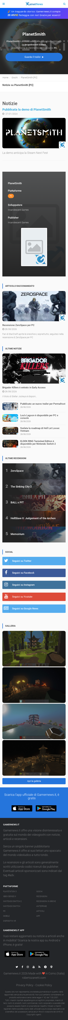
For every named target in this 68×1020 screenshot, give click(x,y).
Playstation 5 (10, 891)
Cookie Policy (43, 985)
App (38, 916)
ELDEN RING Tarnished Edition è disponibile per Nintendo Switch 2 (38, 442)
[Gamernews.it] (34, 4)
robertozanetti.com (34, 977)
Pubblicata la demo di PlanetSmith (26, 109)
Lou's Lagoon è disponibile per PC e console (39, 416)
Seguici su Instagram (23, 584)
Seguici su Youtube (22, 596)
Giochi (39, 891)
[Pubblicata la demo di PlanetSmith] (34, 133)
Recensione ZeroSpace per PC (18, 325)
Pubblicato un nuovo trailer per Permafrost (42, 403)
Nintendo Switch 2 (12, 901)
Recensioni (41, 896)
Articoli (40, 911)
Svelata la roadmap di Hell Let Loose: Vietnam (40, 429)
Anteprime (41, 906)
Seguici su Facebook (23, 572)
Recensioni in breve (46, 901)
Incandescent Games (18, 210)
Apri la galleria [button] (34, 781)
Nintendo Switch (11, 906)
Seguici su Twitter (21, 561)
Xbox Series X (9, 896)
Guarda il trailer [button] (33, 57)
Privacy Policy (24, 985)
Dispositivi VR (9, 921)
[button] (22, 808)
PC (4, 911)
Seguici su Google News (25, 608)
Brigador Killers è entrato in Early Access (24, 387)
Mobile (6, 916)
